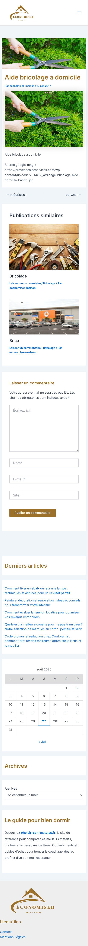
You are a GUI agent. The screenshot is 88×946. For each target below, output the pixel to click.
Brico (14, 340)
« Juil (42, 742)
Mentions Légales (13, 937)
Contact (6, 932)
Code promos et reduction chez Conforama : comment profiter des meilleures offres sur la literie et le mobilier (43, 641)
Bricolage (18, 276)
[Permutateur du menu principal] (79, 12)
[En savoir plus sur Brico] (43, 316)
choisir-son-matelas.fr (38, 833)
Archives (11, 788)
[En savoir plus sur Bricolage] (43, 247)
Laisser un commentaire (25, 283)
